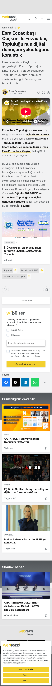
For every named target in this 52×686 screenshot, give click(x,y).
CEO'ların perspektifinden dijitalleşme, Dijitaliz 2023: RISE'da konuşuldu (21, 606)
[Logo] (9, 18)
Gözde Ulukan (11, 615)
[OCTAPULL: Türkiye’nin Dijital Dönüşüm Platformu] (26, 417)
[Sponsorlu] (26, 225)
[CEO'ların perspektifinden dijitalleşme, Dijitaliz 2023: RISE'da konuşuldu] (26, 585)
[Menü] (48, 19)
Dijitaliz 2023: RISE (37, 134)
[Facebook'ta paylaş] (7, 382)
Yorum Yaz (26, 300)
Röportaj (8, 270)
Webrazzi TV (9, 28)
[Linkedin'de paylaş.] (26, 382)
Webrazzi (8, 448)
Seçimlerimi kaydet (26, 364)
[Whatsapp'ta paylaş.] (35, 382)
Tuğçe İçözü (10, 498)
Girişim (7, 485)
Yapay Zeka (8, 535)
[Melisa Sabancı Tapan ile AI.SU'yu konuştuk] (26, 518)
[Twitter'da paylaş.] (16, 382)
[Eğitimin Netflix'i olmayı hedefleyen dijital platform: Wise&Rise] (26, 467)
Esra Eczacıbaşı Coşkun (14, 276)
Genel (6, 434)
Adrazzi (8, 260)
